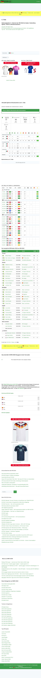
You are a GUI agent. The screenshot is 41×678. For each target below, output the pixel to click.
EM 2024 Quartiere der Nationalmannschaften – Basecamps (14, 527)
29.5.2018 (4, 206)
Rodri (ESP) (4, 655)
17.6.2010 (4, 242)
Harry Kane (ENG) (5, 641)
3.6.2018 (3, 204)
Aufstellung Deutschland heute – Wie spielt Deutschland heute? (15, 486)
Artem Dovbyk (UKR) (6, 646)
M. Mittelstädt (8, 273)
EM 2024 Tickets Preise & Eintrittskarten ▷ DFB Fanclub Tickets (15, 525)
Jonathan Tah (8, 285)
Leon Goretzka (8, 326)
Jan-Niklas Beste (10, 337)
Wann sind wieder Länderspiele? (8, 482)
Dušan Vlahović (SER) (6, 659)
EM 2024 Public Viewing (7, 533)
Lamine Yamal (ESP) (6, 632)
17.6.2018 (3, 198)
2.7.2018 (3, 191)
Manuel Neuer (8, 255)
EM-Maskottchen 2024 (6, 518)
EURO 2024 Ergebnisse (6, 616)
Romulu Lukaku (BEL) (6, 648)
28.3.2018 (4, 208)
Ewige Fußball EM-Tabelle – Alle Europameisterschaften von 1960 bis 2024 (17, 509)
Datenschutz (24, 665)
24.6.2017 (4, 230)
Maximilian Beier (8, 319)
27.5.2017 (4, 223)
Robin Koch (7, 276)
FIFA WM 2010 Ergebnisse (7, 618)
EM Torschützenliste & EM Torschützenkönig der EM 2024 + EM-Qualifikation (18, 28)
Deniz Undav (8, 317)
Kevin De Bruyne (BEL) (6, 650)
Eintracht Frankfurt (26, 276)
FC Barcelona (26, 258)
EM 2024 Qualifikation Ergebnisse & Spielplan (11, 591)
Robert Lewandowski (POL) (7, 657)
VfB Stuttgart (25, 264)
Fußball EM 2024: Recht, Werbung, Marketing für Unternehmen (15, 536)
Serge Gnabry (10, 335)
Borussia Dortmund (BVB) (27, 267)
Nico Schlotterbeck (9, 280)
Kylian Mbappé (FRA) (6, 642)
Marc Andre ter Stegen (10, 258)
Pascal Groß (8, 294)
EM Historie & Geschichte (7, 598)
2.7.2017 (3, 226)
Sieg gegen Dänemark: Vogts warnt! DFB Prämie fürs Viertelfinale (15, 577)
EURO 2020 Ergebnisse (6, 614)
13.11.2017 (4, 216)
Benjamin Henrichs (9, 269)
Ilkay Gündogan (8, 296)
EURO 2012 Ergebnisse (6, 610)
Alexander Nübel (8, 323)
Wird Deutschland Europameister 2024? (10, 473)
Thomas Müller (8, 312)
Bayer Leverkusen (25, 285)
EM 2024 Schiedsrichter (7, 522)
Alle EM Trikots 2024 (10, 80)
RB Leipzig (24, 269)
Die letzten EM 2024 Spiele (7, 393)
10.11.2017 (4, 219)
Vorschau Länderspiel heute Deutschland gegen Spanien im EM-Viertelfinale (18, 575)
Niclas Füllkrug (8, 314)
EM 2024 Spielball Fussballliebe (8, 520)
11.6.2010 (3, 245)
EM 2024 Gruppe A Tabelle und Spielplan (10, 475)
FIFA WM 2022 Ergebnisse (7, 623)
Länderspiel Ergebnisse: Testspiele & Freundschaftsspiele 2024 (15, 484)
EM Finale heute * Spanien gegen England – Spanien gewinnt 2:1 (15, 563)
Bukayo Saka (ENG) (6, 661)
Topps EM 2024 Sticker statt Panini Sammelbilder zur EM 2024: (15, 529)
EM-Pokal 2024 (5, 515)
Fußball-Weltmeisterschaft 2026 (10, 384)
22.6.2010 (4, 240)
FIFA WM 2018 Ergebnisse (7, 621)
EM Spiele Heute (5, 600)
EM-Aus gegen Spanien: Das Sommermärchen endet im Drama (15, 572)
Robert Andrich (8, 289)
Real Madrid (25, 283)
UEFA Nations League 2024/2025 (8, 625)
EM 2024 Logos (5, 513)
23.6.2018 (4, 196)
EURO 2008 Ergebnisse (6, 608)
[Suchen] (15, 492)
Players (13, 342)
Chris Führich (8, 292)
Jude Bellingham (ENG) (6, 644)
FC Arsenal (25, 310)
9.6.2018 (3, 202)
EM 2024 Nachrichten (6, 587)
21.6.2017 (3, 233)
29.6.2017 (4, 228)
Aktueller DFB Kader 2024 (7, 26)
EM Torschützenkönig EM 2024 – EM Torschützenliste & (13, 516)
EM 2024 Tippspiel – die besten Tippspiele (11, 531)
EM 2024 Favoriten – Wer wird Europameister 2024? (13, 504)
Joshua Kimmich (8, 271)
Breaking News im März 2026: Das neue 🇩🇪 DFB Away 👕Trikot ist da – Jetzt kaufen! (21, 12)
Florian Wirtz (8, 303)
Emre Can (7, 267)
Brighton (25, 294)
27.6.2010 (4, 238)
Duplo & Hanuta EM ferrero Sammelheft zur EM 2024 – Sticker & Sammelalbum (18, 540)
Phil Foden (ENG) (5, 653)
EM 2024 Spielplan (6, 412)
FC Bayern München (26, 255)
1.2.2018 (3, 212)
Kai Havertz (7, 310)
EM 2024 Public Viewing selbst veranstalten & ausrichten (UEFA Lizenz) (17, 535)
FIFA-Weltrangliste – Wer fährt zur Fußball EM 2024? (13, 511)
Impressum (19, 665)
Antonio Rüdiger (8, 283)
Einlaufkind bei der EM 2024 (7, 542)
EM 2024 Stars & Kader (6, 594)
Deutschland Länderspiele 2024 (8, 583)
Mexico (12, 53)
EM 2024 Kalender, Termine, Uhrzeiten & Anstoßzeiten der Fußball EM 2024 (18, 500)
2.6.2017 (3, 221)
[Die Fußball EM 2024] (6, 1)
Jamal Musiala (8, 301)
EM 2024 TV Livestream (7, 596)
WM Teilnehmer (20, 388)
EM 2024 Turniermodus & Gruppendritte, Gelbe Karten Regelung (15, 502)
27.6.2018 (4, 194)
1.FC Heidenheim (25, 337)
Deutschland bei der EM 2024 (8, 477)
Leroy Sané (7, 308)
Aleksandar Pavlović (11, 333)
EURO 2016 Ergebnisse (6, 612)
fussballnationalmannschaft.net (26, 667)
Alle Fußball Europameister (7, 507)
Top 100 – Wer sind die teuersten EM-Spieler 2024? (13, 29)
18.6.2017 (3, 235)
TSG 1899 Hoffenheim (26, 260)
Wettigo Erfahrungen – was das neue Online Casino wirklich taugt (15, 562)
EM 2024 (9, 342)
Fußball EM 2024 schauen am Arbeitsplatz (11, 538)
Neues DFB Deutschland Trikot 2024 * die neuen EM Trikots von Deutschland (18, 479)
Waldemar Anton (8, 264)
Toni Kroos (7, 298)
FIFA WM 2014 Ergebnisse (7, 619)
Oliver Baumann (8, 260)
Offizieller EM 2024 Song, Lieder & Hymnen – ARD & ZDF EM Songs (16, 524)
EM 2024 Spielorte (5, 593)
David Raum (7, 278)
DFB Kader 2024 (5, 585)
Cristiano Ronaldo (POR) (7, 652)
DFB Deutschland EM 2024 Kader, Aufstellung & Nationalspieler (15, 480)
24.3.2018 (4, 210)
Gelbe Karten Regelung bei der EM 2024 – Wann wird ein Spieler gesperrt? (17, 573)
